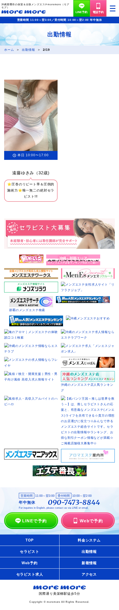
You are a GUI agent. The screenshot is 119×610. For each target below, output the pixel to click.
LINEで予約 (34, 520)
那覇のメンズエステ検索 (27, 310)
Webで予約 (91, 520)
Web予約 (29, 563)
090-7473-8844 (74, 502)
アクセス (89, 574)
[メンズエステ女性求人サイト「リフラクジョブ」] (88, 284)
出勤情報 (89, 551)
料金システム (89, 540)
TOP (29, 540)
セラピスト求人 (29, 574)
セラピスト (29, 551)
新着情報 (89, 563)
